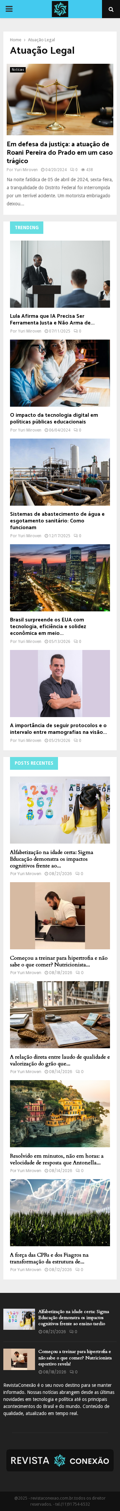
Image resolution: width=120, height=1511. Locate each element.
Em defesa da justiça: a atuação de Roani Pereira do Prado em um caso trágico (60, 153)
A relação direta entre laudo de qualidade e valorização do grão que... (60, 1060)
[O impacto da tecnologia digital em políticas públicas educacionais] (60, 373)
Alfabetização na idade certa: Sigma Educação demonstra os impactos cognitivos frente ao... (51, 859)
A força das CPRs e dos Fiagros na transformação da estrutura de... (49, 1258)
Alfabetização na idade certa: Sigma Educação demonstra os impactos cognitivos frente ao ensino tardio (73, 1317)
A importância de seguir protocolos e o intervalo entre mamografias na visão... (58, 729)
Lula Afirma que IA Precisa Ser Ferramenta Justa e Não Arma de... (52, 320)
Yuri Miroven (26, 169)
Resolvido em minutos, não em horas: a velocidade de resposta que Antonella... (57, 1159)
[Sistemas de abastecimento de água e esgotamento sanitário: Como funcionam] (60, 472)
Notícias (18, 69)
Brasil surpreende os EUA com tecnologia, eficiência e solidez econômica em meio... (48, 626)
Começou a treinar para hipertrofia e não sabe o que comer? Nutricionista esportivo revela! (75, 1357)
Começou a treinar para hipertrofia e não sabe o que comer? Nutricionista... (59, 961)
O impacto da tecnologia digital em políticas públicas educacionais (54, 418)
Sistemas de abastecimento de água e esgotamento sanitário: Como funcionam (57, 521)
